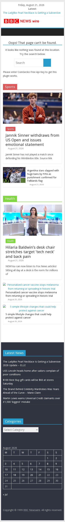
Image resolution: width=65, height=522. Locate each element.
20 (31, 475)
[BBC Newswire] (6, 32)
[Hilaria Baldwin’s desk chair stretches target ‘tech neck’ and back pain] (32, 206)
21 (39, 475)
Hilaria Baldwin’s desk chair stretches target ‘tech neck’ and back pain (30, 251)
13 (31, 469)
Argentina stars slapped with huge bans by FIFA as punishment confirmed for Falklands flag (43, 175)
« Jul (5, 494)
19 (23, 475)
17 (6, 475)
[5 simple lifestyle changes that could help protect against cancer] (31, 306)
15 (48, 469)
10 (6, 469)
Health (10, 240)
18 (14, 475)
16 (56, 469)
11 (14, 469)
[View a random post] (58, 32)
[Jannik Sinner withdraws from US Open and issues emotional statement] (32, 94)
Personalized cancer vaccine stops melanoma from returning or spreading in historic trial (31, 294)
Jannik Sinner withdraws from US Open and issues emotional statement (32, 140)
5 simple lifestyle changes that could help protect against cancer (28, 316)
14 (39, 469)
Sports (10, 129)
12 (23, 469)
